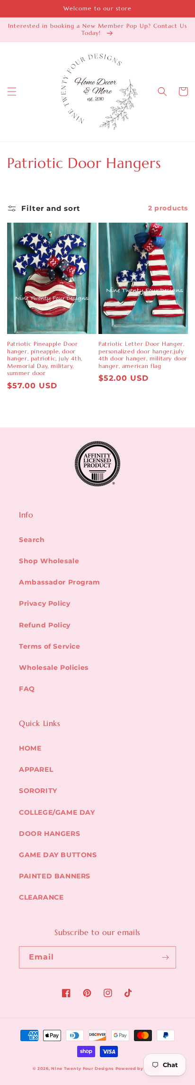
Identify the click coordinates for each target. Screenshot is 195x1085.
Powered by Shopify (139, 1068)
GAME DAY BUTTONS (58, 855)
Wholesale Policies (54, 667)
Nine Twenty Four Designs (82, 1068)
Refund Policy (45, 625)
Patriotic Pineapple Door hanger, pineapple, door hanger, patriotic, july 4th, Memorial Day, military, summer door (44, 358)
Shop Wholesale (49, 561)
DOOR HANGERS (49, 833)
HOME (30, 748)
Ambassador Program (59, 582)
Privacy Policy (44, 603)
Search (32, 539)
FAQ (27, 688)
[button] (11, 91)
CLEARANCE (41, 897)
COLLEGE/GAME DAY (57, 812)
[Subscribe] (165, 957)
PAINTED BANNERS (54, 876)
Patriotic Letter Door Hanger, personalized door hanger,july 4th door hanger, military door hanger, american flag (142, 354)
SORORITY (38, 790)
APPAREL (36, 769)
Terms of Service (49, 646)
